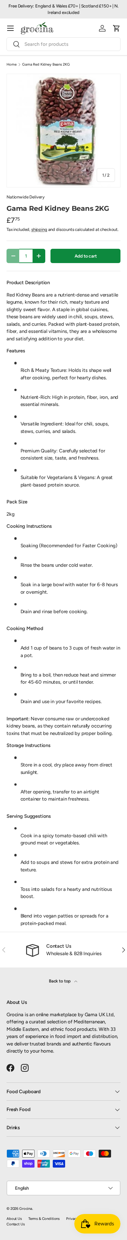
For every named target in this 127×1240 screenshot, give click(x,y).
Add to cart (86, 256)
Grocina (25, 1208)
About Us (14, 1218)
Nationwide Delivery (26, 196)
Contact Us (16, 1224)
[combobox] (63, 44)
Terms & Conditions (44, 1218)
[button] (116, 28)
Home (11, 64)
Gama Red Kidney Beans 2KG (46, 64)
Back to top (60, 980)
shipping (39, 229)
